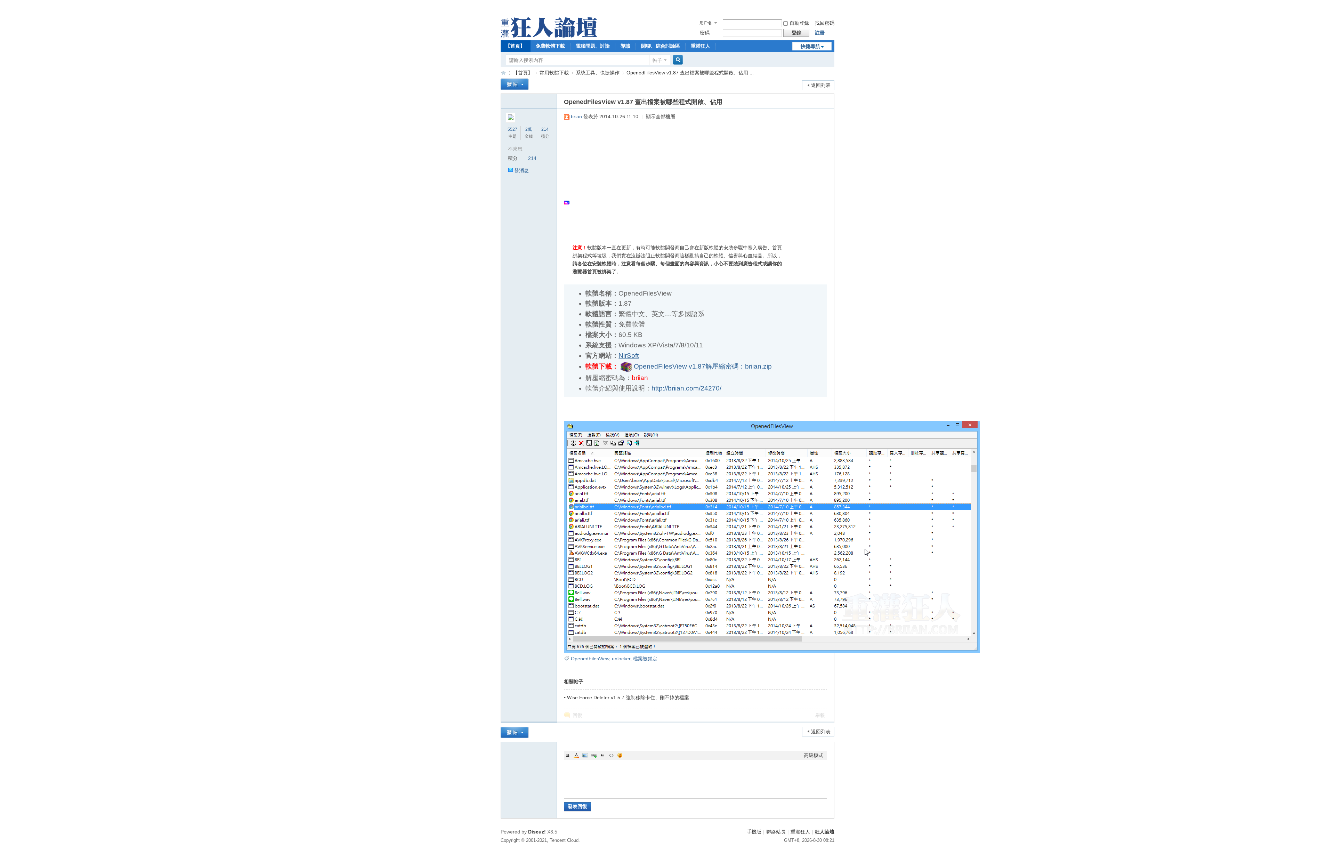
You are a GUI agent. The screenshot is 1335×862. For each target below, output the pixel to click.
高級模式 (813, 755)
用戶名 (705, 23)
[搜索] (676, 60)
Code (611, 755)
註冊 (820, 32)
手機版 (754, 832)
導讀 (625, 46)
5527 (512, 129)
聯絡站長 (776, 832)
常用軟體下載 (554, 72)
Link (593, 755)
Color (576, 755)
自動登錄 (799, 23)
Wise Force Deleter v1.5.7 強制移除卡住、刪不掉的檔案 (628, 697)
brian (576, 116)
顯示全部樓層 (660, 116)
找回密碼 (824, 23)
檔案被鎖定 (645, 658)
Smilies (619, 755)
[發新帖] (514, 84)
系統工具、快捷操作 (598, 72)
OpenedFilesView (590, 658)
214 (545, 129)
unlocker (621, 658)
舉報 (820, 715)
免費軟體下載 (550, 46)
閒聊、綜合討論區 (660, 46)
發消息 (521, 170)
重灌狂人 (700, 46)
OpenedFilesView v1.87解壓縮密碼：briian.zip (703, 366)
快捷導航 (810, 46)
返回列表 (821, 85)
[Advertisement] (692, 177)
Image (585, 755)
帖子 (657, 60)
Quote (602, 755)
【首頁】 (515, 46)
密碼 (705, 32)
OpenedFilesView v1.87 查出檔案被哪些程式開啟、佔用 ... (690, 72)
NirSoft (628, 355)
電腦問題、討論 (593, 46)
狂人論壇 (824, 832)
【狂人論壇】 (503, 73)
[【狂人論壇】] (549, 36)
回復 (577, 715)
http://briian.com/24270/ (686, 388)
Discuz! (537, 832)
